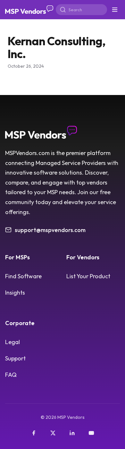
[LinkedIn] (72, 433)
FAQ (11, 374)
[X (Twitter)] (53, 433)
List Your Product (88, 276)
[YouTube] (91, 433)
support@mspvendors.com (50, 230)
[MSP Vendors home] (29, 9)
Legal (12, 342)
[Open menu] (115, 9)
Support (15, 358)
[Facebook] (33, 433)
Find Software (23, 276)
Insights (15, 292)
